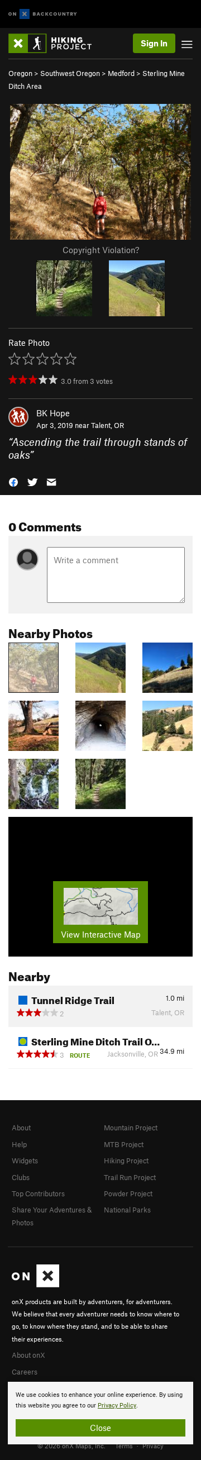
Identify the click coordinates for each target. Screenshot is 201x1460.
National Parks (127, 1209)
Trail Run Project (130, 1177)
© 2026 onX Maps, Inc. (71, 1445)
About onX (28, 1354)
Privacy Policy (117, 1405)
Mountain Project (130, 1127)
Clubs (21, 1177)
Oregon (20, 73)
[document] (100, 1413)
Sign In (154, 43)
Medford (121, 73)
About (21, 1127)
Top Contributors (38, 1193)
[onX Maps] (35, 1284)
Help (19, 1144)
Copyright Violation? (101, 250)
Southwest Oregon (70, 73)
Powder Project (128, 1193)
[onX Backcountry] (42, 14)
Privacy (153, 1445)
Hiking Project (126, 1160)
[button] (13, 480)
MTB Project (123, 1144)
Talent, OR (107, 425)
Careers (24, 1371)
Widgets (25, 1160)
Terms (124, 1445)
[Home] (55, 43)
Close (100, 1428)
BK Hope (53, 413)
